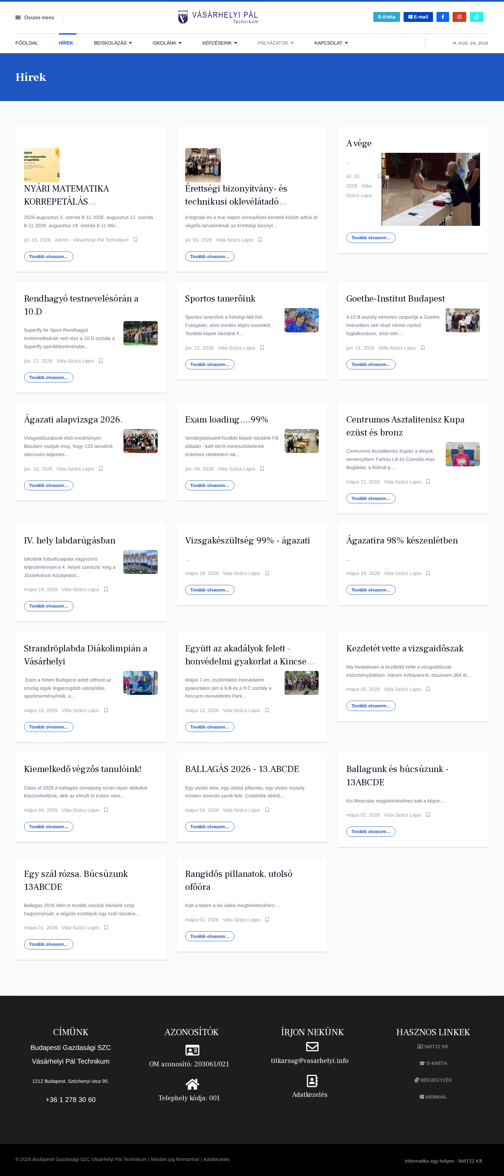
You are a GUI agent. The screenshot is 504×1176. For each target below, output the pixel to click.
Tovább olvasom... (48, 256)
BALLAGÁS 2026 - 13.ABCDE (242, 769)
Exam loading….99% (226, 420)
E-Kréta (386, 17)
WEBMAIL (435, 1097)
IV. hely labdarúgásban (70, 541)
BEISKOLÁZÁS (110, 43)
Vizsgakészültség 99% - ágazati (247, 541)
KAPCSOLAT (328, 43)
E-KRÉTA (436, 1063)
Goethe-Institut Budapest (395, 299)
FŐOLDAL (26, 43)
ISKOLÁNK (164, 43)
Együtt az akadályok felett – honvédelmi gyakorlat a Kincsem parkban (249, 661)
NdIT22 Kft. (436, 1046)
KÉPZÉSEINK (217, 43)
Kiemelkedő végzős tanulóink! (83, 769)
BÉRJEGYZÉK (435, 1080)
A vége (359, 143)
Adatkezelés (309, 1094)
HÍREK (66, 43)
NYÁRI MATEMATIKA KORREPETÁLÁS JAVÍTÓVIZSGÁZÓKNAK (71, 202)
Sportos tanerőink (220, 299)
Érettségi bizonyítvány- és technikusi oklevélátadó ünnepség (236, 202)
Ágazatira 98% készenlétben (402, 541)
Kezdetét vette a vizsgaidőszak (405, 648)
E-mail (420, 17)
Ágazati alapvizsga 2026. (73, 420)
